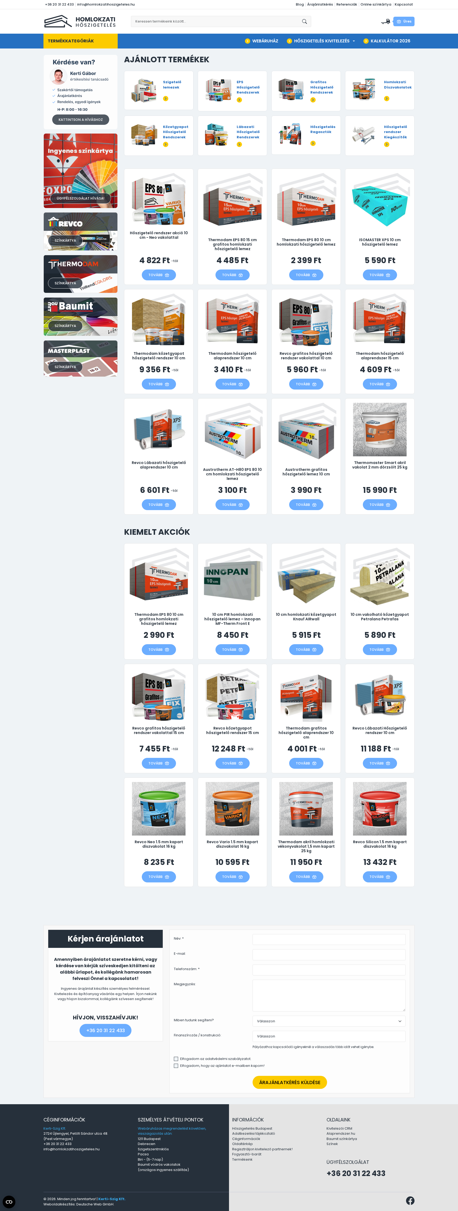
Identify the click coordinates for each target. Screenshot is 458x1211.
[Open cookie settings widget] (9, 1202)
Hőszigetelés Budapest (252, 1128)
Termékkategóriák (71, 41)
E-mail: (180, 953)
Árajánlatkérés (320, 4)
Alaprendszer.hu (341, 1133)
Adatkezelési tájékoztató (253, 1133)
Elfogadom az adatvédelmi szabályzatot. (215, 1058)
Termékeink (242, 1159)
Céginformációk (246, 1138)
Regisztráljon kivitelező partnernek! (262, 1149)
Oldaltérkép (242, 1143)
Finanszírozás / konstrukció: (197, 1035)
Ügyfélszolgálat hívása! (80, 198)
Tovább (155, 274)
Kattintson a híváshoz (81, 119)
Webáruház (265, 41)
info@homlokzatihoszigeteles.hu (106, 4)
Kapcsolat (404, 4)
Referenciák (346, 4)
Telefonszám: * (187, 968)
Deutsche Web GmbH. (95, 1204)
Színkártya (65, 240)
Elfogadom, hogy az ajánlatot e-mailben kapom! (222, 1065)
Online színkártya (375, 4)
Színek (332, 1143)
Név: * (179, 938)
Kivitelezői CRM (339, 1128)
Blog (300, 4)
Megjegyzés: (185, 984)
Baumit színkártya (342, 1138)
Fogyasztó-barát (246, 1154)
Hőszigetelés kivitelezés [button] (322, 41)
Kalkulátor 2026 (390, 41)
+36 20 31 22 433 (59, 4)
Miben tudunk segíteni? (194, 1020)
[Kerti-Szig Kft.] (80, 21)
